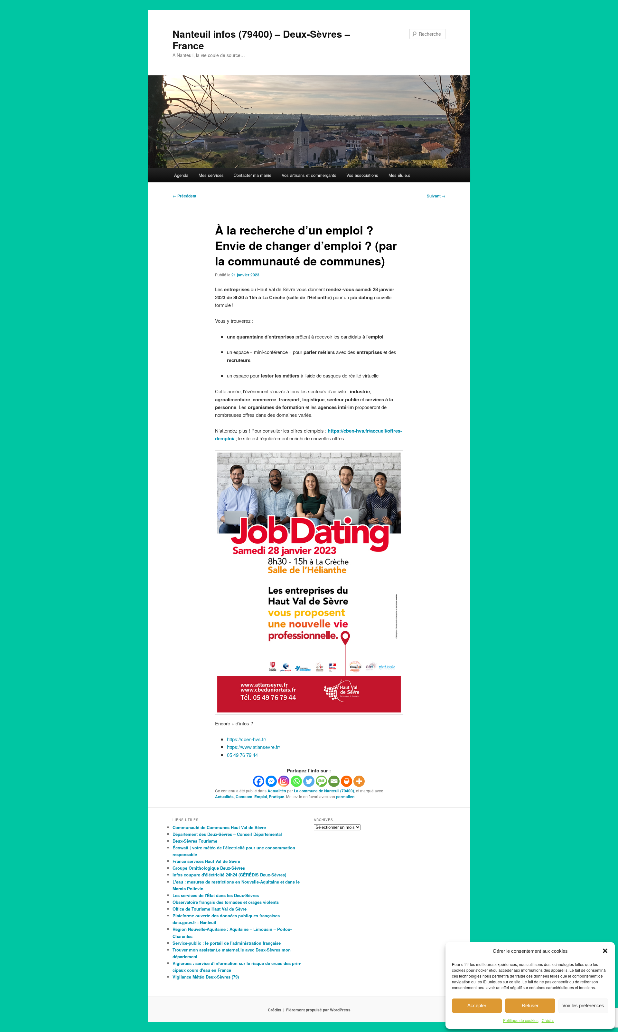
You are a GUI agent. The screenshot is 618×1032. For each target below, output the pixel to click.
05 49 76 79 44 (242, 754)
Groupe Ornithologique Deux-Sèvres (209, 868)
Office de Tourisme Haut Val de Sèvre (210, 909)
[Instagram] (283, 781)
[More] (359, 781)
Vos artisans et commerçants (309, 175)
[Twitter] (308, 781)
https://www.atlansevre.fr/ (253, 746)
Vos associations (362, 175)
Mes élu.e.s (399, 175)
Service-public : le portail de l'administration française (227, 943)
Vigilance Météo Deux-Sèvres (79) (206, 977)
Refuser (530, 1005)
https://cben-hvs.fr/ (246, 739)
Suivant (436, 196)
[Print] (346, 781)
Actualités (276, 791)
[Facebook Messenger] (271, 781)
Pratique (276, 796)
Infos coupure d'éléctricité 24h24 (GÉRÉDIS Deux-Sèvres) (229, 875)
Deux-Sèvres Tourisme (195, 841)
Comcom (244, 796)
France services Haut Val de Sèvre (206, 861)
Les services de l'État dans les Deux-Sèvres (216, 895)
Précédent (184, 196)
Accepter (476, 1005)
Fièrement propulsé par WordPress (318, 1010)
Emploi (260, 796)
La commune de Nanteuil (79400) (324, 791)
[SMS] (321, 781)
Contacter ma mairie (252, 175)
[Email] (334, 781)
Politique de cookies (520, 1020)
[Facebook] (258, 781)
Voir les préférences (583, 1005)
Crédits (548, 1020)
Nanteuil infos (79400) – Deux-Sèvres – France (261, 39)
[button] (605, 951)
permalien (345, 796)
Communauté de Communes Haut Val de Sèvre (219, 827)
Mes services (211, 175)
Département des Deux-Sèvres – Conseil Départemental (227, 834)
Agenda (181, 175)
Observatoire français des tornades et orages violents (226, 902)
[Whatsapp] (296, 781)
